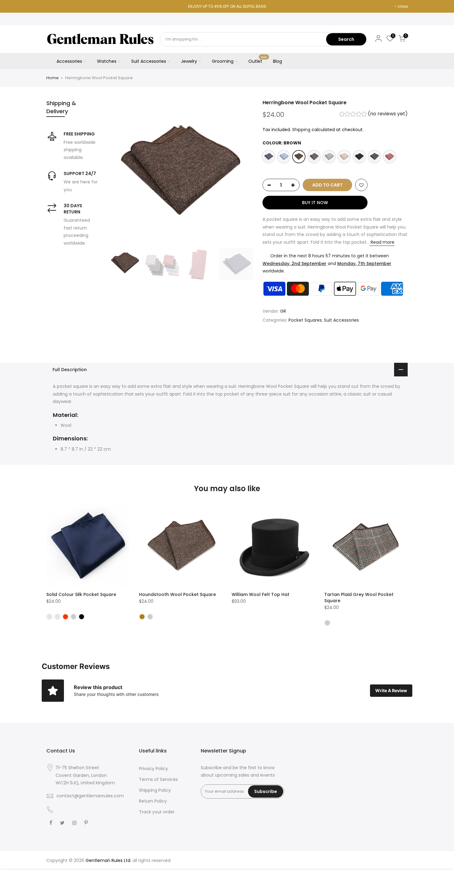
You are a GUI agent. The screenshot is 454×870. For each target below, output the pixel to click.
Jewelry (189, 61)
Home (52, 78)
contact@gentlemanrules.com (90, 796)
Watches (106, 61)
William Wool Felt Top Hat (260, 594)
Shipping (301, 129)
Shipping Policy (155, 790)
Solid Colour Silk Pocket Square (81, 594)
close (402, 6)
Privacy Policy (153, 768)
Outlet (257, 60)
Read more (381, 242)
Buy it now (315, 202)
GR (283, 311)
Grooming (222, 61)
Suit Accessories (148, 61)
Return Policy (153, 801)
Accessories (69, 61)
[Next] (242, 172)
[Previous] (119, 172)
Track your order (156, 812)
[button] (373, 114)
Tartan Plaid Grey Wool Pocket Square (358, 597)
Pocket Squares (305, 320)
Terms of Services (158, 779)
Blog (277, 61)
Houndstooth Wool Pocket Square (177, 594)
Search (346, 39)
